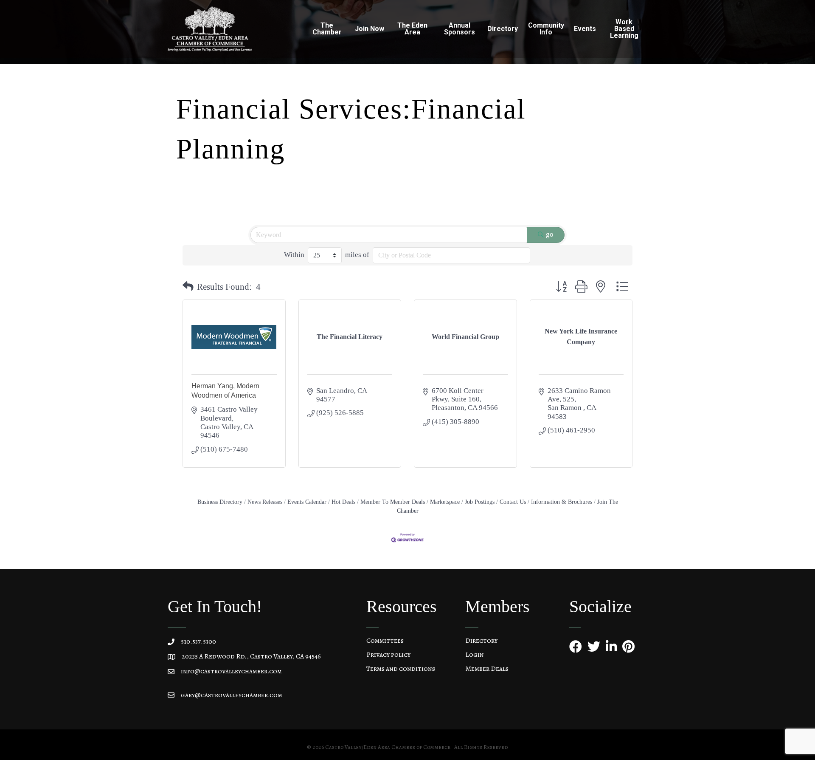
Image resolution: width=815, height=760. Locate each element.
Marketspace (445, 501)
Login (474, 654)
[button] (188, 287)
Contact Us (513, 501)
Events (585, 29)
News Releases (264, 501)
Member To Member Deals (392, 501)
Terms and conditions (400, 668)
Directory (481, 640)
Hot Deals (343, 501)
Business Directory (219, 501)
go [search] (550, 234)
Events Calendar (306, 501)
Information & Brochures (561, 501)
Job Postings (480, 501)
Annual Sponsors (459, 28)
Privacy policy (388, 654)
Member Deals (487, 668)
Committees (385, 640)
